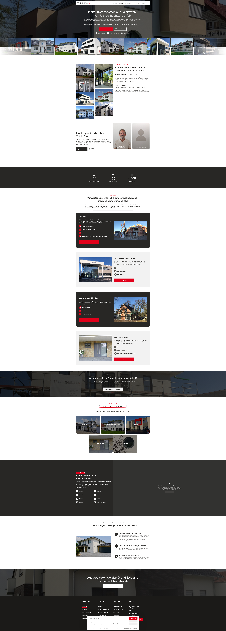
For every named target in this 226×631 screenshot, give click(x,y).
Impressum (135, 628)
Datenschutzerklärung (128, 628)
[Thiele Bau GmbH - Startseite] (83, 3)
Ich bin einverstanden (169, 491)
